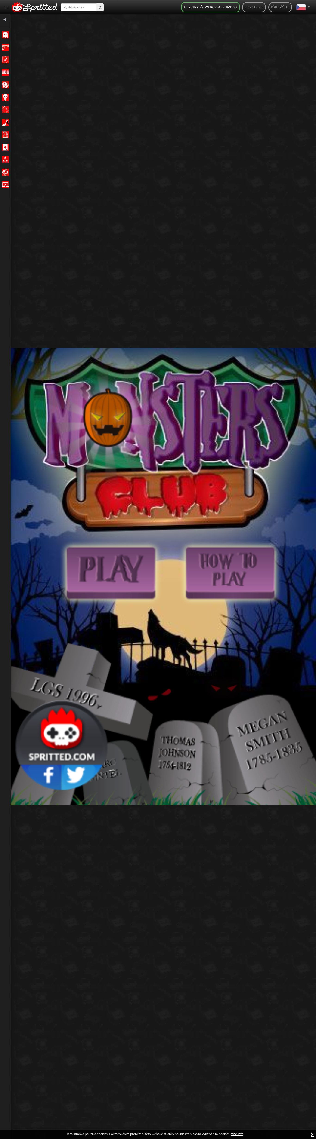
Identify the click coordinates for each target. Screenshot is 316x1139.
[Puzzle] (4, 109)
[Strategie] (4, 97)
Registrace (254, 7)
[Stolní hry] (4, 134)
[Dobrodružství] (4, 60)
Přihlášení (280, 7)
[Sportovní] (4, 85)
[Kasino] (4, 147)
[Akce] (4, 47)
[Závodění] (4, 72)
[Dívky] (4, 122)
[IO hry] (4, 184)
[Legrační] (4, 172)
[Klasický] (4, 35)
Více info (237, 1134)
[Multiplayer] (4, 159)
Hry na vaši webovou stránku (210, 7)
